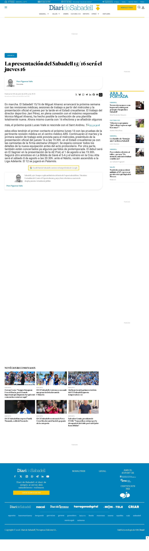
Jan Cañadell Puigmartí (117, 162)
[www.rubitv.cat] (128, 516)
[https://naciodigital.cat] (40, 507)
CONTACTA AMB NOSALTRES (31, 493)
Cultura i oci (76, 14)
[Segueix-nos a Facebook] (15, 477)
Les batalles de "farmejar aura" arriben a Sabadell (120, 140)
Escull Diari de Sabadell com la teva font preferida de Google (55, 168)
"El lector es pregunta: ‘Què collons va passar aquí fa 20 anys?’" (120, 125)
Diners (65, 14)
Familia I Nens (133, 2)
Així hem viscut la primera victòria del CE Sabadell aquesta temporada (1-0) (82, 392)
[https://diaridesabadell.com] (20, 507)
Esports (86, 14)
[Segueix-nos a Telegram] (37, 477)
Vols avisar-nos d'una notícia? (82, 2)
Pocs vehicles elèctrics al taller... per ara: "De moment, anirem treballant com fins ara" (120, 155)
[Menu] (6, 7)
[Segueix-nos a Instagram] (27, 477)
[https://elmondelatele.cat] (113, 507)
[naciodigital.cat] (25, 516)
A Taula (116, 2)
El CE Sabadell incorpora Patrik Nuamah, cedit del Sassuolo (18, 420)
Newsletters (127, 7)
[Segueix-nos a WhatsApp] (32, 476)
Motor (142, 2)
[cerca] (139, 7)
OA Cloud (139, 530)
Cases (123, 2)
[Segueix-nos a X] (21, 477)
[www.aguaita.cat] (11, 516)
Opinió (95, 14)
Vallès (56, 14)
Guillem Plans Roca (116, 130)
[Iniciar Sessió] (143, 7)
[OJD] (125, 495)
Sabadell (44, 14)
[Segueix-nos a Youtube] (47, 477)
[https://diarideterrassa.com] (59, 507)
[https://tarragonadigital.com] (86, 507)
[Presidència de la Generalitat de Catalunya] (128, 477)
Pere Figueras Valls (25, 81)
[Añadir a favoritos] (100, 95)
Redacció (113, 179)
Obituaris (106, 14)
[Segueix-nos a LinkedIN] (43, 476)
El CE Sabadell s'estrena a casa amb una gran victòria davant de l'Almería (51, 392)
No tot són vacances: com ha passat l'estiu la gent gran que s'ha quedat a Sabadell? (120, 108)
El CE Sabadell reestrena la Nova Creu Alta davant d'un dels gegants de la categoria (51, 421)
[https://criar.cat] (133, 507)
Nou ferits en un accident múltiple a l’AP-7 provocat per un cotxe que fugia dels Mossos (120, 173)
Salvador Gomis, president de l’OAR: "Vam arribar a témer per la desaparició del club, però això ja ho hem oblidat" (83, 422)
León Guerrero (114, 144)
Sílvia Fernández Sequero (118, 115)
